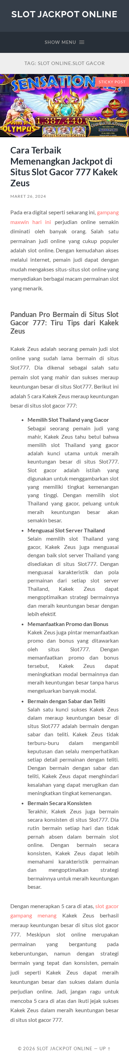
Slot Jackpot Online (64, 14)
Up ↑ (105, 1048)
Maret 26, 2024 (28, 196)
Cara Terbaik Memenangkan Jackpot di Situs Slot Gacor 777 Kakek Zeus (64, 166)
